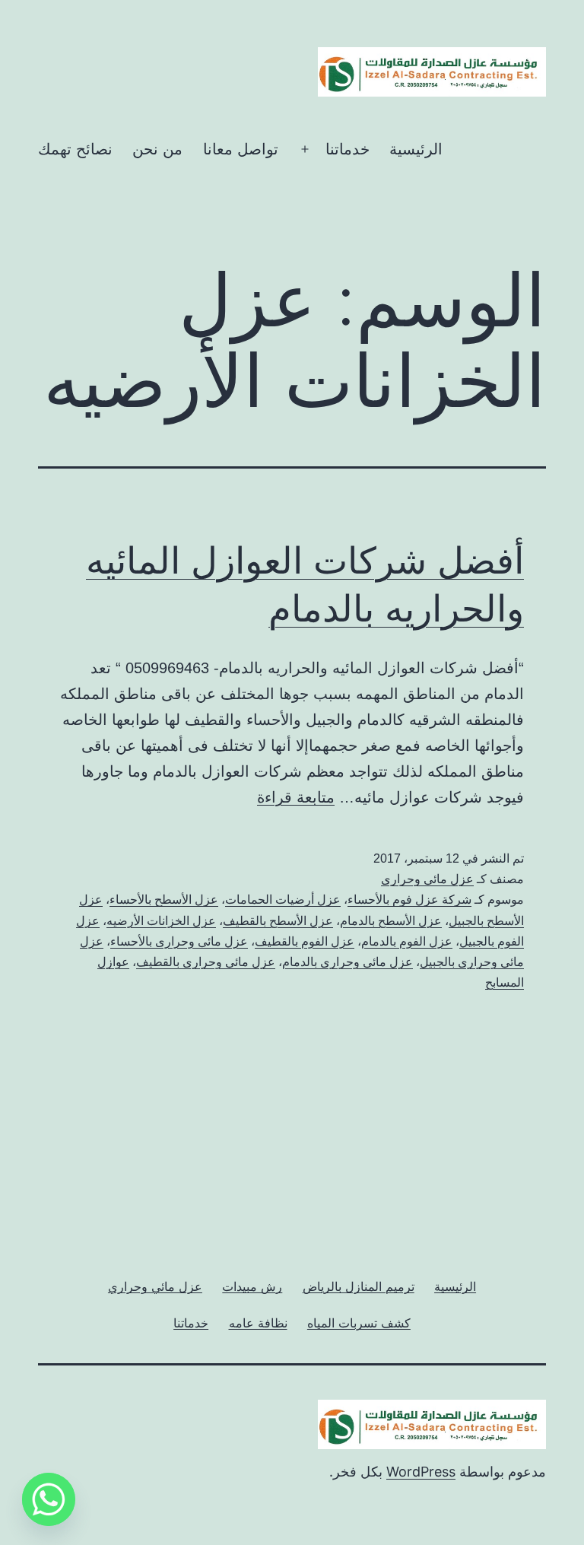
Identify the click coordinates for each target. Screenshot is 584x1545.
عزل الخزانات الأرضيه (161, 920)
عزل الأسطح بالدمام (391, 920)
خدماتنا (347, 149)
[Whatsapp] (48, 1499)
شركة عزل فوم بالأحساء (409, 899)
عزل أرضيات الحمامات (283, 899)
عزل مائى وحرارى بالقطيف (205, 961)
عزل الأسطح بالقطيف (278, 920)
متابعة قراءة (296, 797)
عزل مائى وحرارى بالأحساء (179, 941)
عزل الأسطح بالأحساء (164, 899)
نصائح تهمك (75, 149)
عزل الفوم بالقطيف (304, 941)
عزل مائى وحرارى (427, 879)
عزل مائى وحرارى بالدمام (347, 961)
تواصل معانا (240, 149)
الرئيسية (416, 149)
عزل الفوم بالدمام (406, 941)
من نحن (157, 149)
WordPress (420, 1472)
